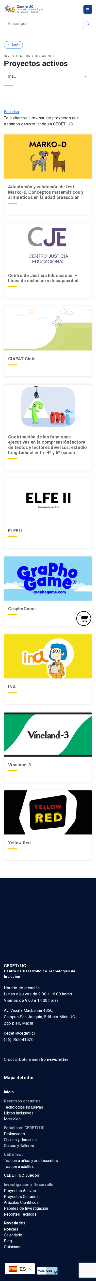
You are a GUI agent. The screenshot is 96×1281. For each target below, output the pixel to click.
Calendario (13, 1235)
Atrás (13, 45)
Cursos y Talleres (19, 1145)
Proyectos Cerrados (21, 1196)
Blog (8, 1241)
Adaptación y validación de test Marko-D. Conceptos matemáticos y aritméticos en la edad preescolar (45, 192)
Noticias (11, 1229)
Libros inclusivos (18, 1113)
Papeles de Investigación (26, 1208)
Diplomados (14, 1134)
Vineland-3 (19, 764)
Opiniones (12, 1247)
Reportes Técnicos (20, 1214)
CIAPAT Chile (21, 358)
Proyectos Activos (20, 1190)
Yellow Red (19, 842)
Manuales (12, 1119)
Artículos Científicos (21, 1202)
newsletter (58, 1059)
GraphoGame (22, 608)
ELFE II (15, 530)
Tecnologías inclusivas (23, 1107)
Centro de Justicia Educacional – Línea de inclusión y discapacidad (43, 278)
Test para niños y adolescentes (31, 1160)
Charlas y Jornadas (20, 1139)
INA (12, 686)
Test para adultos (19, 1166)
